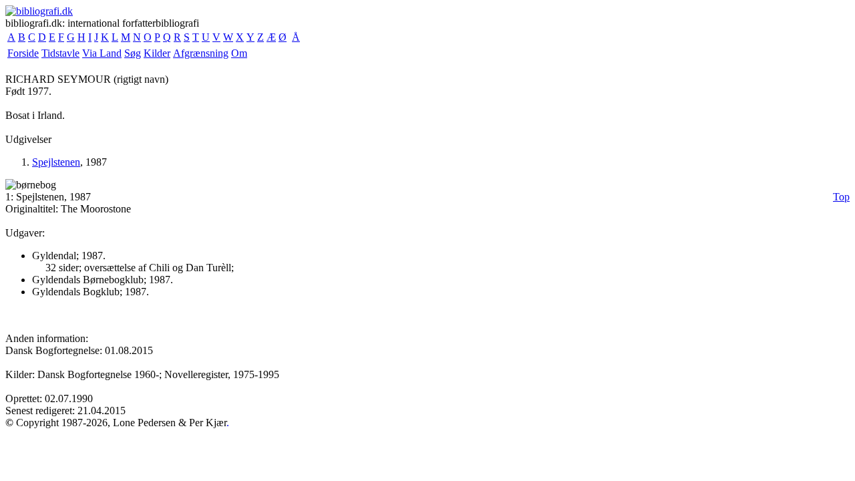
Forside (23, 53)
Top (841, 196)
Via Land (102, 53)
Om (239, 53)
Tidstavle (60, 53)
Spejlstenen (56, 162)
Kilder (157, 53)
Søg (132, 53)
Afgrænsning (200, 53)
